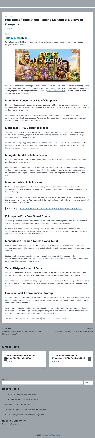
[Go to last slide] (5, 359)
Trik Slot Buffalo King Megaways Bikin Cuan (21, 394)
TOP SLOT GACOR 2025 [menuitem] (56, 91)
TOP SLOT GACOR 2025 (62, 318)
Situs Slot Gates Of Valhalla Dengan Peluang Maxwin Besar (51, 208)
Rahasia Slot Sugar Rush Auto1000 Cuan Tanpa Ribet (25, 415)
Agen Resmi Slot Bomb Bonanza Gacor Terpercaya (74, 329)
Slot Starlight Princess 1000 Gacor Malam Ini (21, 399)
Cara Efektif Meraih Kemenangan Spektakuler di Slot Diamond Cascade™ (21, 331)
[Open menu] (91, 3)
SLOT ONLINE (9, 16)
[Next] (89, 359)
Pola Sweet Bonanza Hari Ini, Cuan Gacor (20, 404)
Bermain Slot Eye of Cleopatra (15, 318)
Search (4, 379)
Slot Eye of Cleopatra (34, 318)
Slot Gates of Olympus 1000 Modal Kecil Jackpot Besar (25, 410)
